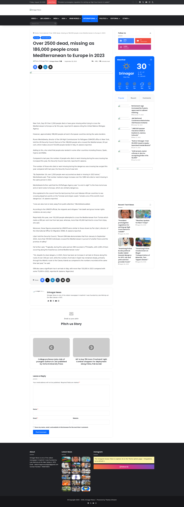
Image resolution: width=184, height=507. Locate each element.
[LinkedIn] (45, 67)
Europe (36, 38)
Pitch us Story (71, 324)
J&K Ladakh (44, 18)
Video (33, 18)
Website (75, 418)
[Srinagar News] (35, 10)
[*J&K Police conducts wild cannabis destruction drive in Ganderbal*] (66, 488)
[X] (40, 67)
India (55, 18)
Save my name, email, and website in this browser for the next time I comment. (61, 427)
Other (125, 18)
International (89, 18)
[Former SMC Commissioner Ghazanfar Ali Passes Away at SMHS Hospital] (85, 465)
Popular (121, 98)
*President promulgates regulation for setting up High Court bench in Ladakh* (124, 226)
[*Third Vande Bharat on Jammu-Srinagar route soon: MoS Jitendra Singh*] (66, 459)
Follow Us (124, 467)
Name (35, 409)
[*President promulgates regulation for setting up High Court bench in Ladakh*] (126, 214)
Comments (147, 98)
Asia (63, 18)
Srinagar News (54, 61)
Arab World (74, 18)
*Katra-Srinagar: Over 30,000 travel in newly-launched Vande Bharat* (141, 143)
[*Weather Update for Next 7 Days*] (143, 214)
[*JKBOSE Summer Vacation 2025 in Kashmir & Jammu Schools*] (124, 131)
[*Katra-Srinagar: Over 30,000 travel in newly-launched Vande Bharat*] (124, 144)
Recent (133, 98)
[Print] (68, 280)
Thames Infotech (111, 500)
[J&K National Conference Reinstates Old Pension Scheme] (124, 121)
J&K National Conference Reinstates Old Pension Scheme (141, 120)
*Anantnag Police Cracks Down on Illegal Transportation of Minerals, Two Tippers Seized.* (143, 254)
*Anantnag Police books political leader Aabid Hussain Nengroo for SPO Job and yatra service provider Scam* (125, 255)
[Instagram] (58, 301)
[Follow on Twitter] (59, 61)
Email (35, 418)
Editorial (114, 18)
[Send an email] (61, 61)
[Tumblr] (58, 280)
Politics (102, 18)
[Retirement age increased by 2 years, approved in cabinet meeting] (124, 109)
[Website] (48, 301)
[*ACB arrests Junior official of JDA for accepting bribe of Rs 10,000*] (124, 154)
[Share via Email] (50, 67)
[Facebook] (35, 67)
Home (36, 33)
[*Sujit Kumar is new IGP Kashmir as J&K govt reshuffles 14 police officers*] (66, 482)
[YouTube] (56, 301)
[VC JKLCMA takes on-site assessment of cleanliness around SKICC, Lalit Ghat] (85, 482)
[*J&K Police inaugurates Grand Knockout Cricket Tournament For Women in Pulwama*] (76, 488)
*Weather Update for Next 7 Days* (69, 2)
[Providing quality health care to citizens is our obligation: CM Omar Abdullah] (85, 477)
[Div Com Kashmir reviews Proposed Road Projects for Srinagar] (76, 471)
